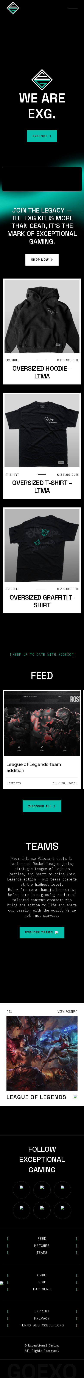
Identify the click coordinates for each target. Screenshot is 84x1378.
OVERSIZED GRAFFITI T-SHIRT (42, 601)
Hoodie (12, 360)
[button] (73, 8)
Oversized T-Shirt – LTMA (42, 487)
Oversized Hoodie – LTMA (42, 372)
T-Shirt (12, 475)
